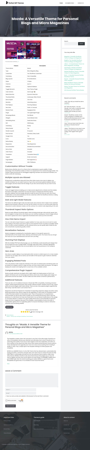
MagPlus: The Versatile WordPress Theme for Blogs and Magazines (73, 61)
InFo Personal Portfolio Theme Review (74, 90)
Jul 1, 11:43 (66, 121)
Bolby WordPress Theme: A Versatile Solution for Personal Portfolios (73, 83)
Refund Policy (7, 429)
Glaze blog (36, 425)
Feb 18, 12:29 (66, 104)
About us (66, 420)
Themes (61, 3)
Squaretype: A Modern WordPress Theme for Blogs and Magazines (73, 68)
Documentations (69, 3)
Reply (8, 363)
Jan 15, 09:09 (67, 113)
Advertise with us (67, 429)
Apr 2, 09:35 (66, 126)
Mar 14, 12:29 (66, 134)
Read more (9, 307)
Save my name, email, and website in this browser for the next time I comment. (28, 396)
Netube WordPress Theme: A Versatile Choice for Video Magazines (74, 72)
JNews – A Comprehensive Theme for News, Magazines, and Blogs (74, 64)
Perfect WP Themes (16, 3)
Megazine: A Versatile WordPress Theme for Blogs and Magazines (72, 57)
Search (66, 41)
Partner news (67, 433)
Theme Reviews (10, 315)
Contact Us (81, 3)
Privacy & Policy (7, 420)
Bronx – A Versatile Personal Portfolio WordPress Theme (74, 76)
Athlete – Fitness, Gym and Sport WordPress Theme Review (20, 316)
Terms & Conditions (8, 425)
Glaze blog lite (37, 420)
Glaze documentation (39, 429)
